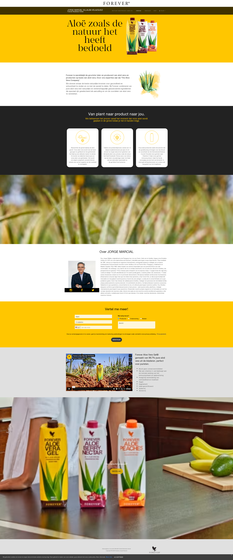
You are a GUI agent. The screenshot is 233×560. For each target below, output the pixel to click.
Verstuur (116, 340)
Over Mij (138, 10)
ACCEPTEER (118, 557)
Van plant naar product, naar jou (122, 10)
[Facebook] (82, 290)
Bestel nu (116, 471)
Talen (162, 10)
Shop (155, 10)
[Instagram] (71, 290)
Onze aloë (148, 10)
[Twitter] (93, 290)
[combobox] (78, 327)
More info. (109, 557)
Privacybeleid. (161, 334)
